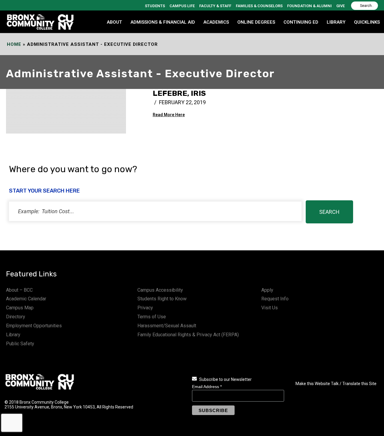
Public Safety (20, 343)
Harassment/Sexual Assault (166, 325)
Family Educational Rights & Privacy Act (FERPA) (188, 334)
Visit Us (269, 308)
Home (14, 44)
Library (13, 334)
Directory (15, 317)
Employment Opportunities (34, 325)
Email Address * (207, 386)
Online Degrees (256, 22)
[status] (155, 211)
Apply (267, 290)
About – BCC (19, 290)
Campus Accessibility (160, 290)
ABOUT (114, 22)
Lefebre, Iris (179, 93)
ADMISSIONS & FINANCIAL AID (162, 22)
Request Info (275, 299)
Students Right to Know (162, 299)
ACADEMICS (216, 22)
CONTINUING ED (301, 22)
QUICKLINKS (367, 22)
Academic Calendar (26, 299)
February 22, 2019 (182, 102)
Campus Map (20, 308)
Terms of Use (151, 317)
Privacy (145, 308)
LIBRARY (336, 22)
